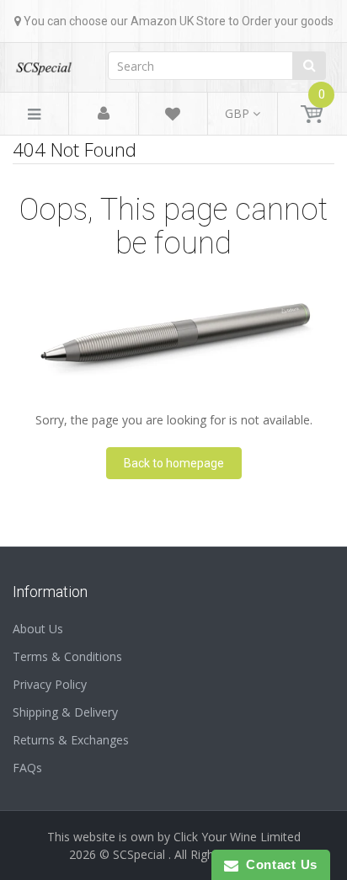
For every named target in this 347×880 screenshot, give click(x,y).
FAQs (27, 768)
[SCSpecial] (43, 62)
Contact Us (278, 864)
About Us (38, 629)
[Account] (103, 114)
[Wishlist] (172, 117)
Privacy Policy (50, 684)
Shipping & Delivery (65, 712)
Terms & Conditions (67, 656)
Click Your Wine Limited (237, 837)
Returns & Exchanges (71, 740)
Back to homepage (174, 463)
